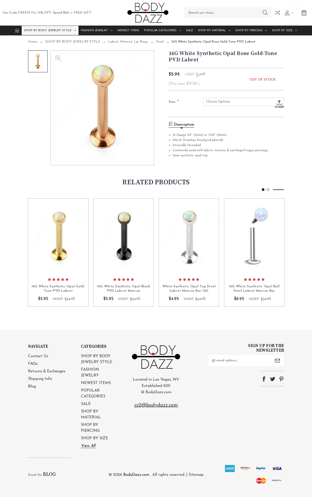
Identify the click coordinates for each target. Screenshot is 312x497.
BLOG (49, 474)
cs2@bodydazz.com (156, 405)
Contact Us (38, 356)
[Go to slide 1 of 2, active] (263, 189)
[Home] (17, 30)
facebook (263, 379)
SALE (189, 30)
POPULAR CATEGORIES (160, 30)
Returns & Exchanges (46, 371)
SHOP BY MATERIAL (212, 30)
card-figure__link (58, 236)
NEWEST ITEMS (128, 30)
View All (88, 446)
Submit (277, 360)
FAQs (33, 364)
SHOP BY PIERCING (249, 30)
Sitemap (196, 475)
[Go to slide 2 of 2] (268, 189)
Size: (174, 102)
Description (184, 125)
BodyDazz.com (136, 475)
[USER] (288, 12)
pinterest (281, 379)
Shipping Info (40, 379)
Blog (32, 386)
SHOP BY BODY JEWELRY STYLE (47, 30)
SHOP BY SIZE (282, 30)
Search (265, 12)
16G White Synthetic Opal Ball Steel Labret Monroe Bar (254, 289)
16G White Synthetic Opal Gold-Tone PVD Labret (58, 289)
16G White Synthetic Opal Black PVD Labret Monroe (123, 289)
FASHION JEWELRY (94, 30)
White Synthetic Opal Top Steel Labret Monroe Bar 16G (189, 289)
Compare (277, 12)
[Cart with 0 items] (304, 13)
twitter (272, 379)
